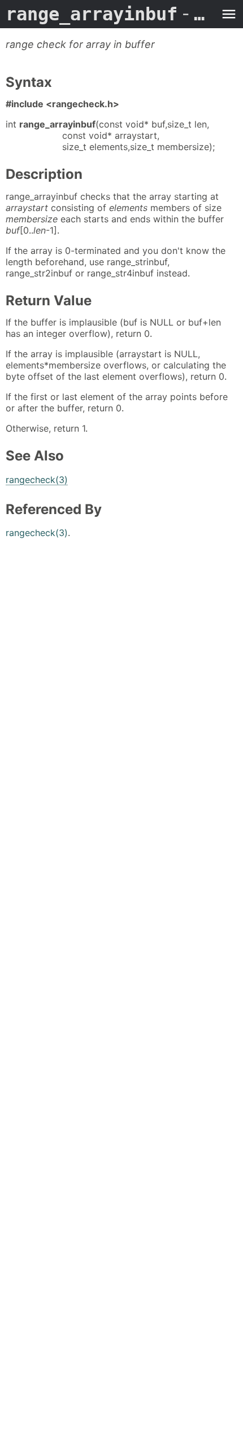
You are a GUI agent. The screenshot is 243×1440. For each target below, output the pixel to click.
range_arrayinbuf (110, 14)
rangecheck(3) (37, 479)
